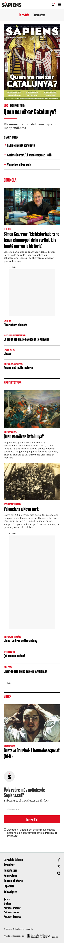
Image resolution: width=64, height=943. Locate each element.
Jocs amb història (13, 880)
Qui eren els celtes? (14, 655)
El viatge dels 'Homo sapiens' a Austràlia (25, 670)
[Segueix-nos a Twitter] (59, 866)
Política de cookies (11, 912)
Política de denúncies (12, 916)
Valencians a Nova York (19, 164)
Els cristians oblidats (15, 324)
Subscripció (10, 891)
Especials (9, 886)
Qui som (7, 899)
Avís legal (7, 903)
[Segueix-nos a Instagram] (59, 873)
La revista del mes (13, 859)
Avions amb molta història (18, 367)
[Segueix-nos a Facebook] (59, 860)
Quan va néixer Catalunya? (24, 436)
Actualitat (9, 864)
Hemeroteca (39, 14)
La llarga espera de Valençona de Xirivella (26, 338)
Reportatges (10, 870)
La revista (24, 14)
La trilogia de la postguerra (21, 144)
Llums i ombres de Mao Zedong (20, 640)
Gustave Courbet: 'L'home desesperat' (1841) (29, 154)
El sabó (7, 353)
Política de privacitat (12, 908)
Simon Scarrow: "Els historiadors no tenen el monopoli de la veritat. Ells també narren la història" (31, 239)
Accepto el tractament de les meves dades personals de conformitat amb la (32, 832)
